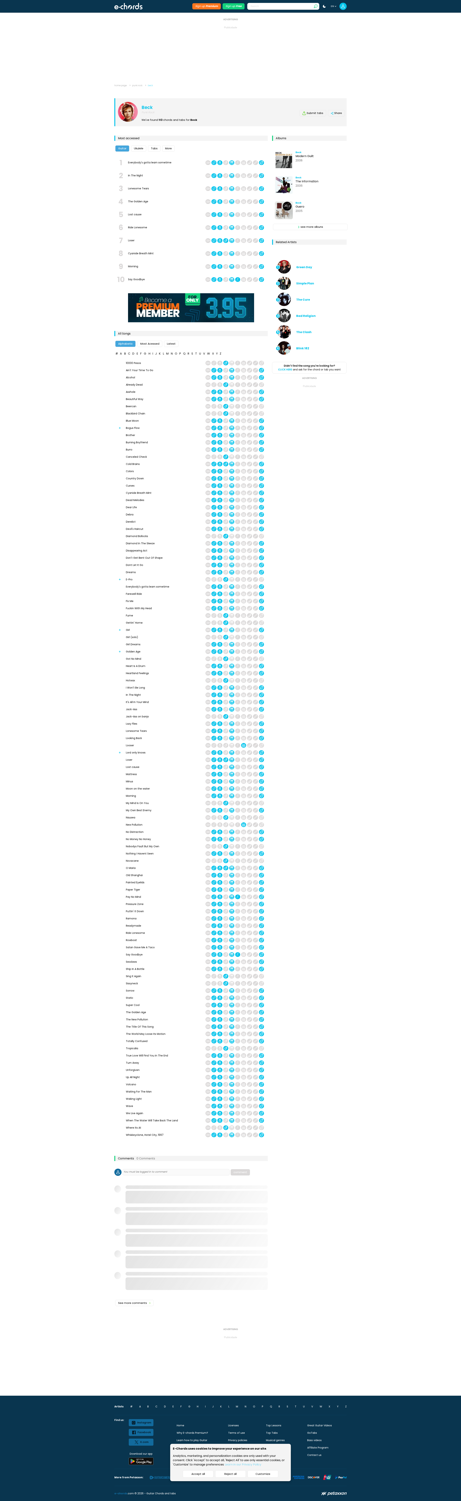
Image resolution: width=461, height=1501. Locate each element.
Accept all (198, 1474)
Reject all (230, 1474)
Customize (263, 1474)
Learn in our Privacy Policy (243, 1464)
